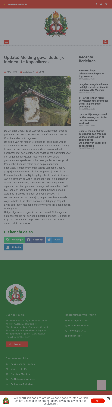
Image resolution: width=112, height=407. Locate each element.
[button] (108, 399)
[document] (56, 203)
